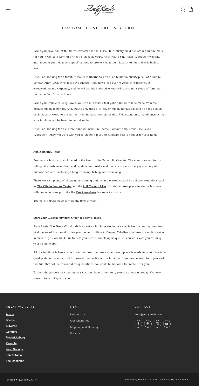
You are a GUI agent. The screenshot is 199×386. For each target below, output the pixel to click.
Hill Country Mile (94, 186)
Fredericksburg (15, 337)
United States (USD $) (20, 379)
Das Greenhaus (86, 192)
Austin (10, 314)
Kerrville (11, 343)
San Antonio (14, 355)
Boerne (93, 77)
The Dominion (15, 361)
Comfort (11, 331)
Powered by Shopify (135, 379)
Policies (75, 333)
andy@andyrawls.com (148, 314)
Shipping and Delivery (84, 327)
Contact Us (77, 314)
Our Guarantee (79, 320)
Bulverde (11, 326)
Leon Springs (14, 349)
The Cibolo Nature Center (54, 186)
